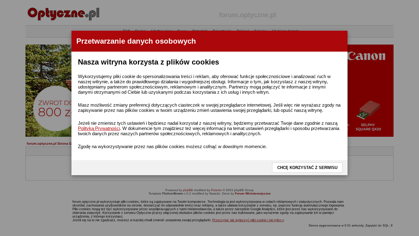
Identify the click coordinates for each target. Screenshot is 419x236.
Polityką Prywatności (99, 128)
